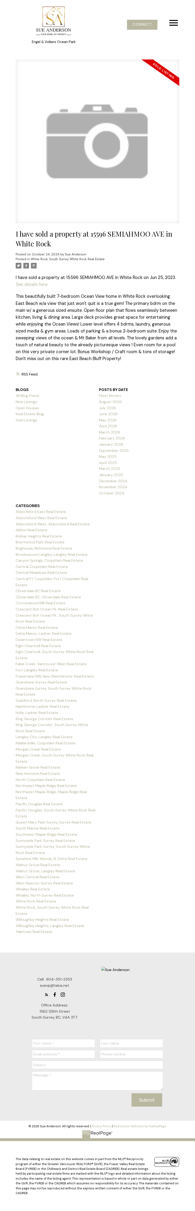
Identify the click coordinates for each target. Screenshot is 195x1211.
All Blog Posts (27, 395)
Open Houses (27, 407)
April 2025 (108, 462)
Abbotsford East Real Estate (41, 511)
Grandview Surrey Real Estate (41, 682)
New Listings (26, 401)
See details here (32, 284)
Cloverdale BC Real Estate (38, 590)
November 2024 (113, 486)
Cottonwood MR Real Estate (40, 603)
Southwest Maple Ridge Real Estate (46, 834)
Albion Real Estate (31, 529)
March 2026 (109, 432)
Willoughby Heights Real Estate (42, 919)
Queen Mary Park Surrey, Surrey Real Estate (53, 822)
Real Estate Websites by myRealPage (139, 1126)
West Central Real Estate (37, 876)
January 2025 (111, 474)
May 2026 (108, 420)
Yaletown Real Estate (34, 931)
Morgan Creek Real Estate (38, 749)
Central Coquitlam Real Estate (42, 566)
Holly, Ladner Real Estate (37, 712)
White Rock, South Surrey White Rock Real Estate (68, 259)
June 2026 (108, 413)
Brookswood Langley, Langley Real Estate (52, 554)
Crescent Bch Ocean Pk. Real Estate (47, 609)
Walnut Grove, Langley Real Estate (45, 871)
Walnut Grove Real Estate (38, 864)
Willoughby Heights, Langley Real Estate (50, 925)
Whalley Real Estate (33, 889)
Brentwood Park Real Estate (40, 542)
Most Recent (110, 395)
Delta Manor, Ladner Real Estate (44, 633)
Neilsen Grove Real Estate (38, 767)
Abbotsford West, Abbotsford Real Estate (53, 524)
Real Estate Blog (30, 413)
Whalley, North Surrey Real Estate (45, 895)
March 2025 (109, 468)
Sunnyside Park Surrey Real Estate (45, 840)
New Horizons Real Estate (38, 773)
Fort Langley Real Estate (37, 670)
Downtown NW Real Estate (39, 639)
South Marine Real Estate (37, 828)
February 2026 (112, 438)
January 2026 (111, 444)
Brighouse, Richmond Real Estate (44, 548)
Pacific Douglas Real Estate (39, 803)
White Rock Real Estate (36, 901)
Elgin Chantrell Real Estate (38, 645)
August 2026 (110, 401)
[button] (142, 25)
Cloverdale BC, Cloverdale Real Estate (48, 597)
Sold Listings (26, 420)
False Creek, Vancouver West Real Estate (51, 663)
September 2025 (114, 450)
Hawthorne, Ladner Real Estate (42, 706)
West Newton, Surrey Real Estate (44, 883)
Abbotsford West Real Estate (41, 517)
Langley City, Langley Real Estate (44, 736)
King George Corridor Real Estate (44, 718)
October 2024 (111, 493)
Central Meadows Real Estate (41, 572)
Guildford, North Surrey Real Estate (46, 700)
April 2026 (108, 426)
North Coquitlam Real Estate (40, 779)
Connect (142, 25)
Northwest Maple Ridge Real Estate (46, 785)
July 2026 (107, 407)
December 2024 (113, 481)
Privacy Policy (101, 1126)
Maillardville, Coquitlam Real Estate (45, 743)
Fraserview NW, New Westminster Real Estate (55, 676)
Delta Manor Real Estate (37, 627)
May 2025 (108, 456)
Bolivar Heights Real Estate (39, 536)
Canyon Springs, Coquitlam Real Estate (49, 560)
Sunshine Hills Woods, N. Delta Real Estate (52, 858)
